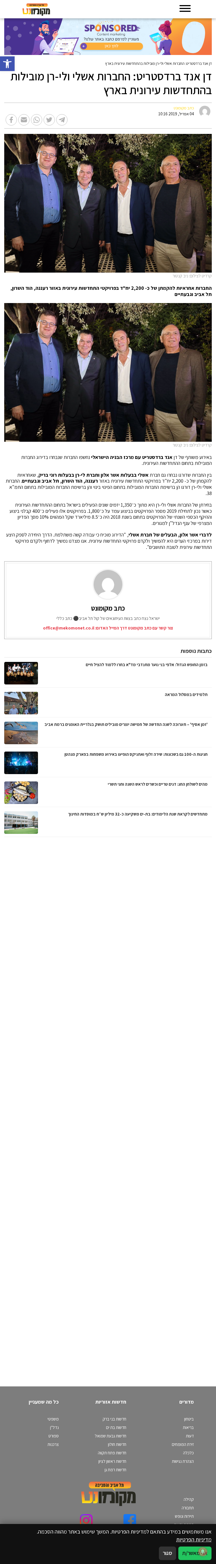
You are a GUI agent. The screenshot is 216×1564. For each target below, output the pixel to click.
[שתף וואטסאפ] (36, 119)
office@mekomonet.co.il (68, 628)
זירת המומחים (183, 1444)
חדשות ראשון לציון (112, 1461)
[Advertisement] (153, 1106)
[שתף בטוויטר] (49, 119)
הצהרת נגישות (183, 1461)
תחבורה (188, 1507)
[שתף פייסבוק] (11, 119)
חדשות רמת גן (115, 1469)
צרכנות (53, 1444)
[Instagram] (86, 1520)
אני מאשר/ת (195, 1553)
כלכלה (188, 1452)
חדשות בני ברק (114, 1419)
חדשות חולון (117, 1444)
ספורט (53, 1436)
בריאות (188, 1427)
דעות (190, 1436)
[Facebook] (130, 1520)
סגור (167, 1553)
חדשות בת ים (116, 1427)
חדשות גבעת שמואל (110, 1436)
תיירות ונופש (184, 1516)
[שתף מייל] (24, 119)
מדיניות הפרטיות (194, 1539)
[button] (7, 63)
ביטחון (189, 1419)
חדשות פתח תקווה (112, 1452)
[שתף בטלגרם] (62, 119)
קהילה (189, 1499)
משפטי (53, 1419)
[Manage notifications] (202, 1551)
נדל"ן (54, 1427)
